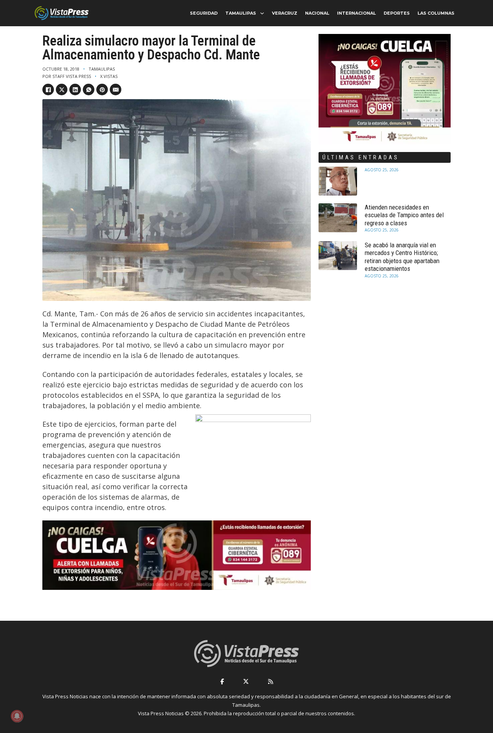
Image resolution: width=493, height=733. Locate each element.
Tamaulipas (240, 13)
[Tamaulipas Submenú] (262, 13)
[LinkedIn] (75, 89)
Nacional (317, 13)
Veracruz (284, 13)
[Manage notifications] (17, 716)
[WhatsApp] (88, 89)
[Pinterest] (102, 89)
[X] (61, 89)
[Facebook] (48, 89)
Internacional (356, 13)
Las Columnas (436, 13)
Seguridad (204, 13)
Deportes (397, 13)
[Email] (115, 89)
